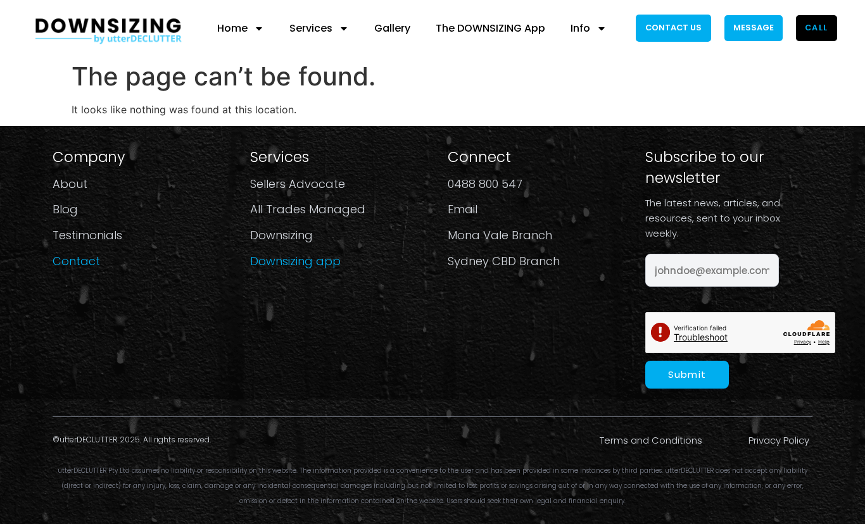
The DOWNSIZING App (490, 28)
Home (232, 28)
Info (580, 28)
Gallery (392, 28)
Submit (687, 374)
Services (310, 28)
